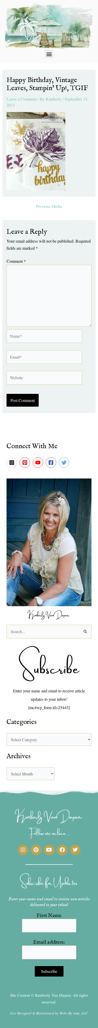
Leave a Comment (22, 99)
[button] (49, 54)
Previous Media (49, 206)
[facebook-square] (52, 462)
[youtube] (39, 462)
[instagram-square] (13, 462)
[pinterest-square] (26, 462)
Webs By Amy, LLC (74, 1013)
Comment (16, 261)
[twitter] (65, 462)
